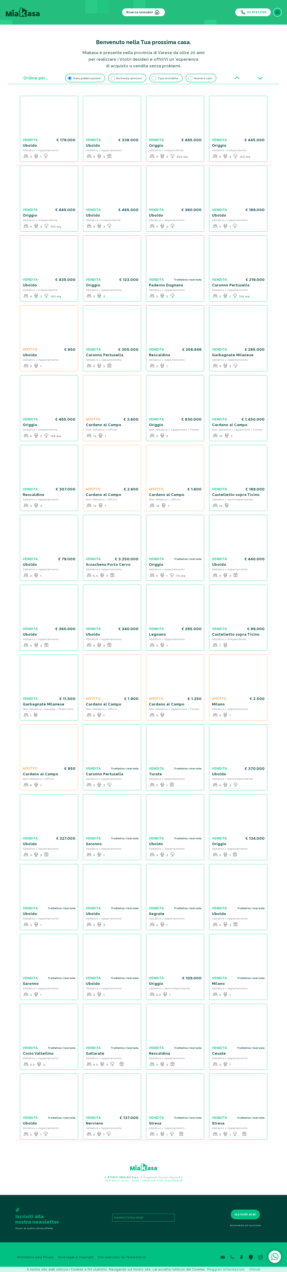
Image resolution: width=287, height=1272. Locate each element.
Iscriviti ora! (245, 1214)
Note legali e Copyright (76, 1257)
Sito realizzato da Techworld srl (122, 1257)
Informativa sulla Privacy (35, 1257)
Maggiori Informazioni (226, 1269)
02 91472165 (257, 12)
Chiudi (254, 1269)
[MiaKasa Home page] (21, 12)
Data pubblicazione (87, 78)
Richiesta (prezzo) (129, 78)
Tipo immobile (168, 78)
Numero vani (203, 78)
